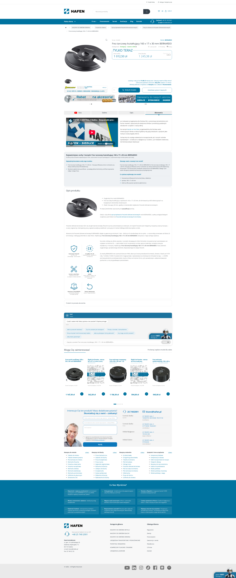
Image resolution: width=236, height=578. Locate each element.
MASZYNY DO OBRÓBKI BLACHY (119, 533)
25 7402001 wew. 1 (148, 416)
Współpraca (150, 544)
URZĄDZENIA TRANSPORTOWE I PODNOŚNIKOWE (125, 540)
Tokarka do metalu (73, 455)
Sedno (104, 113)
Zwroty (149, 533)
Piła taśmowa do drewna (130, 471)
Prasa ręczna (99, 462)
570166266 (145, 442)
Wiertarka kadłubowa (74, 471)
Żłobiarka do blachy (101, 475)
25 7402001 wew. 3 (148, 432)
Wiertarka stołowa (73, 469)
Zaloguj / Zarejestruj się (166, 2)
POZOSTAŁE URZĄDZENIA (117, 544)
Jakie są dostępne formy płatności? (104, 333)
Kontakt (139, 21)
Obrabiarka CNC (73, 477)
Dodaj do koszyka (130, 90)
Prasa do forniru (128, 475)
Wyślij (100, 444)
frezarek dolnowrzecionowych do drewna (128, 217)
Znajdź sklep (151, 2)
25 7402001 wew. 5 (148, 424)
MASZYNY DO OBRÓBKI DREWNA (81, 27)
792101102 (160, 418)
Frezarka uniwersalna (74, 464)
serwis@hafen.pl (145, 428)
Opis (131, 113)
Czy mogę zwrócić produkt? (126, 333)
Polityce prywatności (99, 440)
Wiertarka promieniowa (75, 473)
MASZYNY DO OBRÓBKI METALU (120, 530)
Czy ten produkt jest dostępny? (95, 329)
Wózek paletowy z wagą (158, 473)
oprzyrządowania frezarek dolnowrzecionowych (125, 215)
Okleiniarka (126, 473)
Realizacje (123, 21)
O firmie (149, 547)
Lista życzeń (153, 47)
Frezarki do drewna (101, 27)
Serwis (114, 21)
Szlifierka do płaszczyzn (75, 475)
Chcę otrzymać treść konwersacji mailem (78, 333)
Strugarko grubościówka (130, 457)
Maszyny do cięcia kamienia (159, 464)
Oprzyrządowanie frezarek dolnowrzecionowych (124, 27)
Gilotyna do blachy (101, 469)
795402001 (153, 426)
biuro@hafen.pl (167, 22)
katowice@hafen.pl (146, 444)
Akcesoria (159, 113)
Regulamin (150, 530)
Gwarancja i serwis (152, 540)
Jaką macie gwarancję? (73, 336)
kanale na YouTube (133, 129)
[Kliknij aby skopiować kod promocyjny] (91, 99)
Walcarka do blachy (101, 466)
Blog (131, 21)
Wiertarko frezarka (73, 462)
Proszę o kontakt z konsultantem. (117, 329)
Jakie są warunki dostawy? (74, 329)
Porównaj (162, 47)
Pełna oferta (68, 21)
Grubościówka (127, 455)
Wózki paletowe (155, 469)
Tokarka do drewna (129, 460)
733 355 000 (146, 434)
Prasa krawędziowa (101, 460)
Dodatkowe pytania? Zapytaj (156, 90)
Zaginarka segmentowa (102, 464)
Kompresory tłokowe (157, 455)
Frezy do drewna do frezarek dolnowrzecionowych (156, 27)
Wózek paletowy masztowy (159, 471)
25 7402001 (133, 412)
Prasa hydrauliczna (101, 455)
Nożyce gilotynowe (101, 473)
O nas (93, 21)
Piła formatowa (127, 462)
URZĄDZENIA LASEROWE (117, 551)
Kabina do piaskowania (158, 466)
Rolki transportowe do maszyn (160, 460)
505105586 (153, 418)
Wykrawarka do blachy (102, 477)
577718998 (145, 426)
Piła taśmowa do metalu (75, 460)
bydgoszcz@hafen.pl (146, 436)
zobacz (87, 452)
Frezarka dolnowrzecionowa (131, 466)
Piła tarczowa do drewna (130, 469)
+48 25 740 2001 (167, 20)
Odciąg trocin (127, 464)
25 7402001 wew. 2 (148, 440)
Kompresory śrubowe (157, 457)
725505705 (145, 418)
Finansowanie (104, 21)
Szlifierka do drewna (129, 477)
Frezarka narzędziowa (74, 466)
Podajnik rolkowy (156, 462)
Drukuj (170, 47)
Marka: (166, 40)
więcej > (105, 87)
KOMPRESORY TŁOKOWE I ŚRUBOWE (121, 547)
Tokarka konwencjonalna (75, 457)
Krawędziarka (99, 471)
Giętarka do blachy (101, 457)
